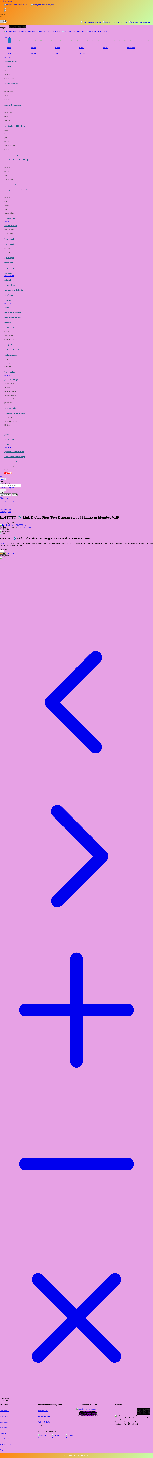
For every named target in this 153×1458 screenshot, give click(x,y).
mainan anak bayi (12, 462)
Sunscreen (7, 387)
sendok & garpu (9, 339)
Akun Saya (4, 477)
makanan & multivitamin (15, 350)
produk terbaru (11, 61)
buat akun (7, 504)
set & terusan (8, 91)
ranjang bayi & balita (13, 290)
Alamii (81, 48)
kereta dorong (10, 226)
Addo (9, 48)
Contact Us (147, 22)
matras (7, 300)
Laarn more (27, 527)
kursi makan (9, 372)
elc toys (6, 469)
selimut (7, 280)
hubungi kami (43, 1411)
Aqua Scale (131, 48)
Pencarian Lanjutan (7, 488)
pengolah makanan (12, 345)
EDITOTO (4, 543)
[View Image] (0, 1396)
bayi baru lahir (9, 230)
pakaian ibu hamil (12, 185)
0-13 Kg (7, 248)
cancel (3, 490)
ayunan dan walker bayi (14, 451)
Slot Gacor (4, 1433)
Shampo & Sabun (10, 391)
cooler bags (8, 366)
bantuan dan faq (44, 1416)
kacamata (7, 74)
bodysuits (7, 99)
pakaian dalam (9, 179)
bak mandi (9, 439)
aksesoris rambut (9, 78)
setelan (6, 141)
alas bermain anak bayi (14, 457)
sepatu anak (8, 113)
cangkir (6, 331)
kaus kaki (7, 120)
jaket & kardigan (9, 145)
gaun (6, 138)
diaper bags (9, 268)
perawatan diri (9, 403)
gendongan (9, 258)
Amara (105, 48)
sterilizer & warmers (13, 312)
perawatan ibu (10, 408)
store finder (81, 31)
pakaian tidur (8, 88)
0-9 (147, 40)
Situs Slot (3, 1428)
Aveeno (33, 53)
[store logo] (17, 28)
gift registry (50, 5)
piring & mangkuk (10, 335)
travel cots (8, 263)
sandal (6, 116)
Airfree (57, 48)
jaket (6, 175)
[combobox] (10, 485)
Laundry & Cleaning (11, 421)
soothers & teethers (12, 317)
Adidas (33, 48)
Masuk (3, 479)
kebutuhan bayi (11, 84)
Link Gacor (4, 1422)
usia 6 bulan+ (8, 233)
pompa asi (7, 359)
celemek (7, 322)
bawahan (7, 134)
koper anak (9, 239)
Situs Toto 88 (4, 1411)
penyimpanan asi (9, 363)
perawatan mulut (9, 399)
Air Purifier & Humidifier (12, 429)
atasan (6, 130)
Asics (9, 53)
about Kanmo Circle (28, 31)
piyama (6, 95)
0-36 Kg (7, 252)
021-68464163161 (44, 1422)
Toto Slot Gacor (5, 1444)
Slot (1, 1450)
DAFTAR (123, 22)
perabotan (8, 295)
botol (6, 307)
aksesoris (7, 149)
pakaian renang (11, 155)
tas (5, 70)
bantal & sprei (10, 285)
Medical (7, 425)
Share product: (5, 556)
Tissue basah (8, 417)
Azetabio (82, 53)
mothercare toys (9, 466)
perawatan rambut (10, 395)
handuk (7, 444)
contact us (103, 31)
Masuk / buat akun (11, 502)
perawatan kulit (9, 383)
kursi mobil (9, 244)
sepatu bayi (8, 109)
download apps (23, 5)
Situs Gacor (4, 1416)
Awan (57, 53)
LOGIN (98, 22)
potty (6, 434)
